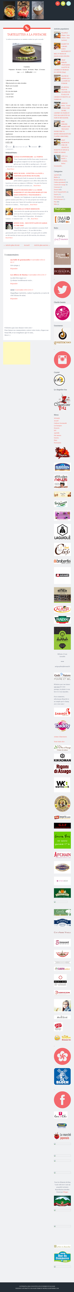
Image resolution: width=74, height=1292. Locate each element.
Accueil (27, 245)
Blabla (56, 177)
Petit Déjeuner (58, 199)
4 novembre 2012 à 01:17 (37, 275)
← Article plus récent (11, 245)
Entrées (56, 438)
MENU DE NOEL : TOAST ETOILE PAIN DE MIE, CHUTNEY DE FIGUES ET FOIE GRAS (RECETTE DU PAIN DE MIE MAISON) (62, 110)
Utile (55, 204)
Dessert (34, 147)
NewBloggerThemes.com (51, 1288)
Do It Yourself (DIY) (60, 192)
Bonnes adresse (59, 180)
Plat (55, 202)
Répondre (14, 268)
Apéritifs (56, 433)
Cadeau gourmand (59, 182)
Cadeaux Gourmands (60, 423)
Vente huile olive (59, 741)
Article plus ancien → (42, 245)
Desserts (56, 428)
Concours (57, 187)
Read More (10, 169)
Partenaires (57, 443)
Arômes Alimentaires (60, 737)
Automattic (26, 1288)
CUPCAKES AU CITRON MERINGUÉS (27, 209)
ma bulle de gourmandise (20, 260)
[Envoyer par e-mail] (6, 142)
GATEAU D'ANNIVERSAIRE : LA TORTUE (28, 157)
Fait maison (57, 197)
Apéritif (56, 175)
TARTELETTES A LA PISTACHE (26, 34)
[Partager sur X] (10, 142)
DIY (55, 430)
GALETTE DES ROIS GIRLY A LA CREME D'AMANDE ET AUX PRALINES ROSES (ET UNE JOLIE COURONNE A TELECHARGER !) (30, 192)
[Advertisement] (16, 353)
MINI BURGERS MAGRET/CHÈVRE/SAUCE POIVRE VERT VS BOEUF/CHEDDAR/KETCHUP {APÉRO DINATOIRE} (62, 129)
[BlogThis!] (8, 142)
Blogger (65, 1192)
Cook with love (35, 1286)
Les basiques (58, 425)
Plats (55, 440)
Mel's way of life (21, 147)
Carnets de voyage (59, 185)
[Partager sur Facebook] (11, 142)
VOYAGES (57, 418)
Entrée (56, 194)
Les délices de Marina (19, 275)
